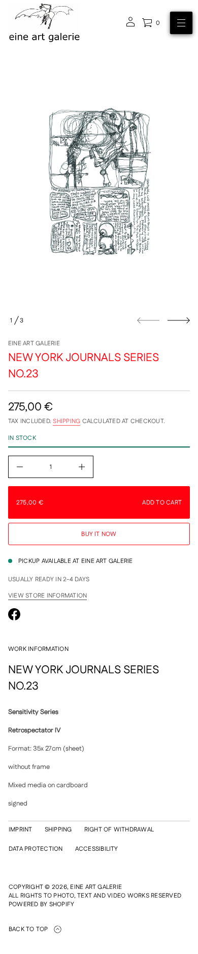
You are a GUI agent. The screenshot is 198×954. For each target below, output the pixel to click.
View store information (47, 596)
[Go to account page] (130, 25)
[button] (151, 23)
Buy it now (98, 534)
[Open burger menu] (181, 23)
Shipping (66, 421)
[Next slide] (179, 320)
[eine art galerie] (44, 23)
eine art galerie (34, 343)
